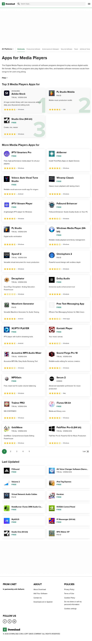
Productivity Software (33, 49)
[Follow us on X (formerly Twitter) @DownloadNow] (10, 621)
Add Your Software (40, 594)
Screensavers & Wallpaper (50, 49)
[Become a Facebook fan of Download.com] (5, 621)
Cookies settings (70, 608)
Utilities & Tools (85, 49)
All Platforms (7, 49)
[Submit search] (19, 4)
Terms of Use (69, 594)
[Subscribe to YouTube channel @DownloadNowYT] (14, 621)
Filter (4, 78)
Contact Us (38, 598)
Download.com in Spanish (43, 602)
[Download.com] (8, 3)
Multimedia (21, 49)
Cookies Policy (69, 598)
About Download (40, 589)
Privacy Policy (69, 589)
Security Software (66, 49)
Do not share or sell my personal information (73, 603)
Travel (76, 49)
